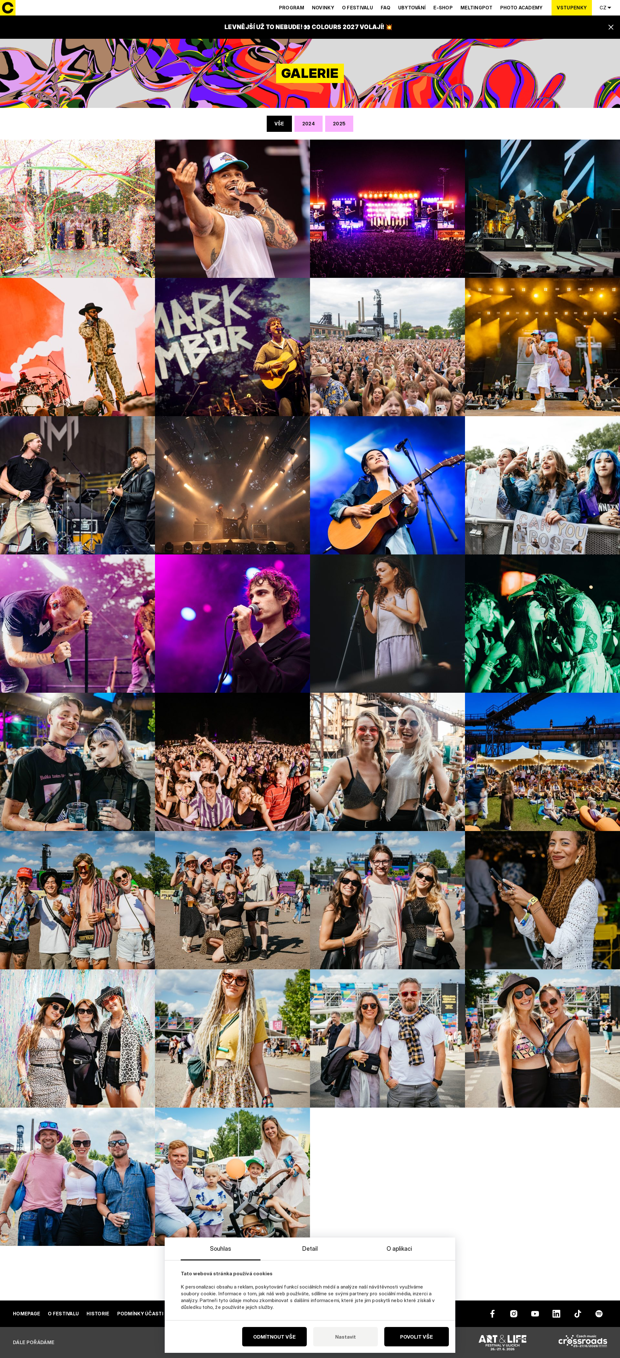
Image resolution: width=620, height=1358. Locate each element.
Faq (385, 7)
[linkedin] (556, 1314)
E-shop (443, 7)
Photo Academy (521, 7)
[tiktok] (578, 1314)
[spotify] (599, 1314)
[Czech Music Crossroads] (583, 1342)
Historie (98, 1313)
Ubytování (412, 7)
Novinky (323, 7)
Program (291, 7)
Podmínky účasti (140, 1313)
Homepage (26, 1313)
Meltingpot (476, 7)
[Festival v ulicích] (502, 1342)
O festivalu (357, 7)
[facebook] (492, 1314)
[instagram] (514, 1314)
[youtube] (535, 1314)
